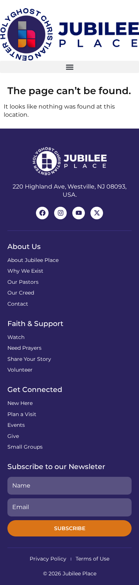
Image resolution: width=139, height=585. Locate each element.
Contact (17, 303)
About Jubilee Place (33, 260)
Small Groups (25, 446)
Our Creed (20, 292)
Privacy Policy (48, 558)
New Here (20, 403)
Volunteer (20, 369)
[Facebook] (42, 213)
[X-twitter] (96, 213)
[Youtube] (78, 213)
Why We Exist (25, 270)
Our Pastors (23, 282)
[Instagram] (60, 213)
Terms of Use (92, 558)
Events (16, 425)
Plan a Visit (21, 414)
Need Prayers (24, 348)
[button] (69, 67)
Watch (15, 337)
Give (13, 436)
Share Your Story (29, 359)
